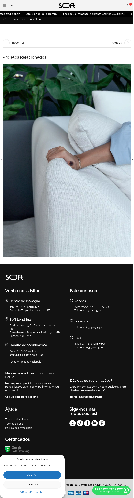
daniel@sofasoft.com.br (86, 396)
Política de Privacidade (30, 491)
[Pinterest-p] (102, 423)
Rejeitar (32, 484)
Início (6, 19)
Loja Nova (19, 19)
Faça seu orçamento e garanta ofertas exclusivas (90, 13)
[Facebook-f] (87, 423)
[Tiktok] (80, 423)
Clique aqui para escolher (22, 396)
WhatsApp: (82, 307)
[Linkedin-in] (94, 423)
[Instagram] (72, 423)
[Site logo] (67, 5)
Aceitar (32, 475)
